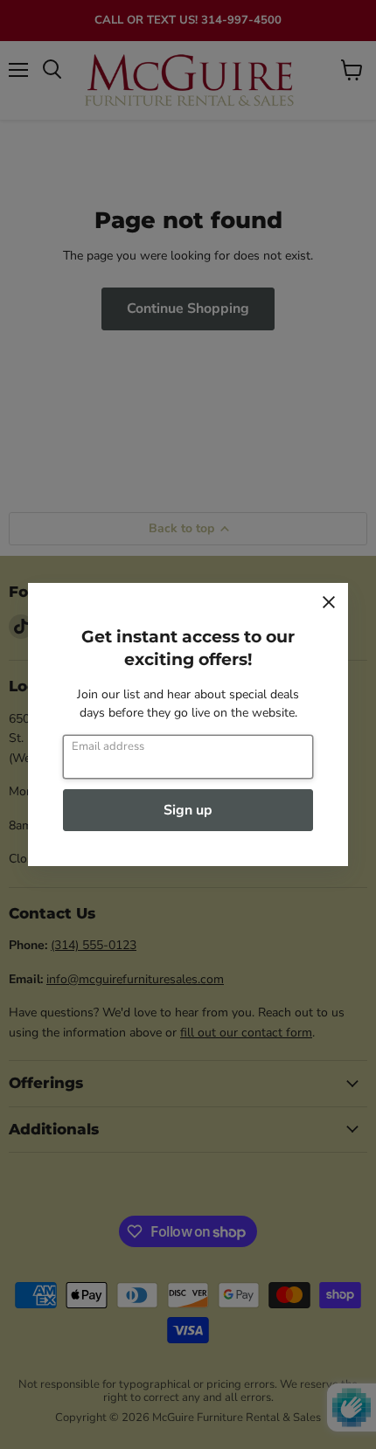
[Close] (329, 602)
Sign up (188, 810)
